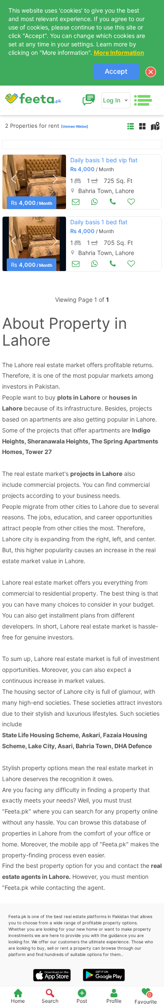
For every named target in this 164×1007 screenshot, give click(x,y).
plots (64, 397)
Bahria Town (93, 745)
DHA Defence (133, 745)
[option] (34, 182)
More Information (119, 52)
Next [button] (55, 179)
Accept (116, 71)
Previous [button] (13, 179)
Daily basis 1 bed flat (98, 222)
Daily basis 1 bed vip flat (104, 160)
